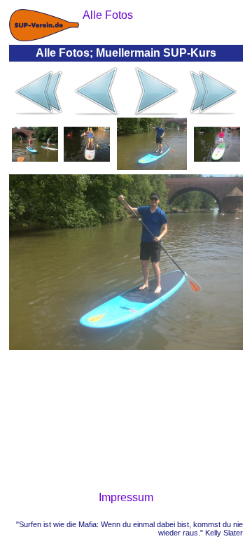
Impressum (126, 497)
